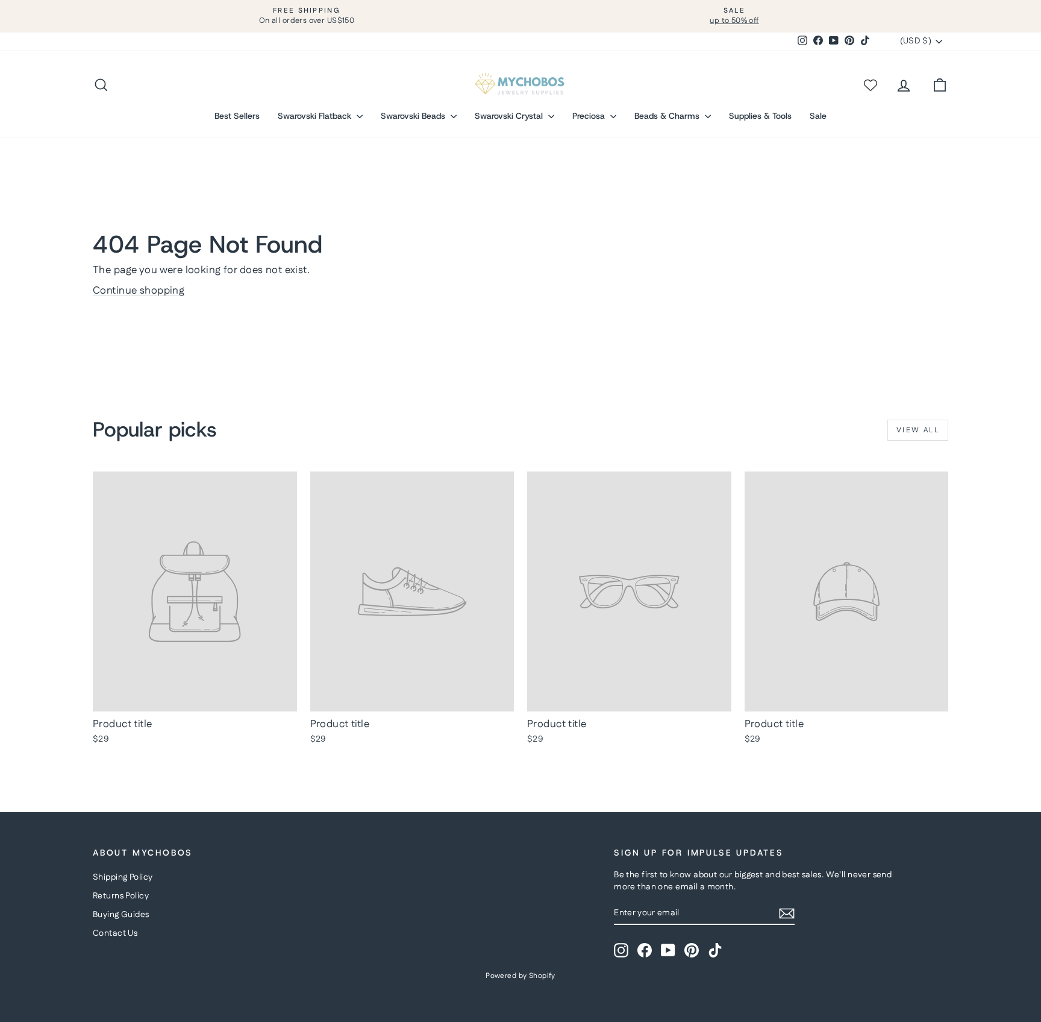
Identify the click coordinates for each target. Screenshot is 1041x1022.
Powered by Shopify (520, 976)
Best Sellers (237, 115)
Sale (818, 115)
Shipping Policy (122, 877)
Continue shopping (138, 290)
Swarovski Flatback (316, 115)
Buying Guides (121, 915)
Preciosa (589, 115)
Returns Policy (121, 896)
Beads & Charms (668, 115)
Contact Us (115, 933)
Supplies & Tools (760, 115)
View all (917, 430)
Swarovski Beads (414, 115)
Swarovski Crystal (510, 115)
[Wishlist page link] (870, 85)
